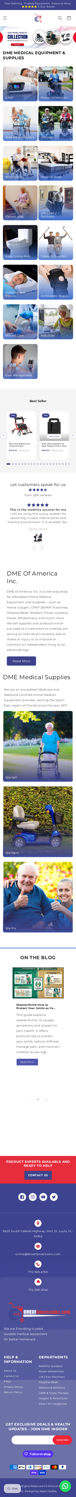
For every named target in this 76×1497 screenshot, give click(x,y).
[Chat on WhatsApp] (65, 1486)
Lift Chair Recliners (52, 1376)
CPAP (9, 97)
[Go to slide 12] (44, 464)
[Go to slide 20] (69, 464)
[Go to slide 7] (28, 464)
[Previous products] (3, 435)
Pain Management (18, 375)
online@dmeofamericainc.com (38, 1254)
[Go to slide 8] (31, 464)
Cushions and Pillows (15, 294)
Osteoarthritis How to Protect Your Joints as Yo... (36, 1006)
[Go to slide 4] (19, 464)
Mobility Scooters (50, 1366)
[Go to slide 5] (22, 464)
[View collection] (38, 37)
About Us (10, 1370)
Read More (21, 661)
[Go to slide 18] (63, 464)
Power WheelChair (52, 1371)
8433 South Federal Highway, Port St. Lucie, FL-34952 (38, 1233)
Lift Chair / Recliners (49, 214)
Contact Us (11, 1376)
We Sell (11, 777)
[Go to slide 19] (66, 464)
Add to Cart (22, 436)
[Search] (60, 18)
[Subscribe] (62, 1440)
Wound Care (14, 335)
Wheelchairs (14, 177)
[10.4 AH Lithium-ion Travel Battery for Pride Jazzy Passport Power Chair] (21, 426)
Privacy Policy (13, 1386)
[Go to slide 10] (38, 464)
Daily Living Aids (17, 256)
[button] (5, 18)
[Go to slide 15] (53, 464)
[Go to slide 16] (56, 464)
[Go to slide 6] (25, 464)
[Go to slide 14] (50, 464)
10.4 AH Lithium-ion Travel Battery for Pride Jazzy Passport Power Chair (21, 446)
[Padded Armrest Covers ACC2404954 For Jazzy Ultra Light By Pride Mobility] (54, 426)
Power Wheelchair (54, 97)
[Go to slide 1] (7, 464)
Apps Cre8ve (48, 1491)
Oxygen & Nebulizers (53, 1398)
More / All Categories (53, 1403)
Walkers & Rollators (19, 137)
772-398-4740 (38, 1290)
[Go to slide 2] (10, 464)
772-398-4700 (38, 1272)
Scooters (47, 137)
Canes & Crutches (54, 256)
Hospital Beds (51, 177)
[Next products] (73, 435)
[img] (38, 489)
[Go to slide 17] (59, 464)
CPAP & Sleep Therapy (54, 1393)
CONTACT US (38, 1175)
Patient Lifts (14, 216)
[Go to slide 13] (47, 464)
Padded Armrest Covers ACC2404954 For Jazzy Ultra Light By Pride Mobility (52, 447)
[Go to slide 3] (14, 464)
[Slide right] (46, 1099)
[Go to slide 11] (41, 464)
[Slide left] (29, 1099)
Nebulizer (48, 335)
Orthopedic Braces (54, 296)
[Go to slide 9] (34, 464)
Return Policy (13, 1392)
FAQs (7, 1381)
